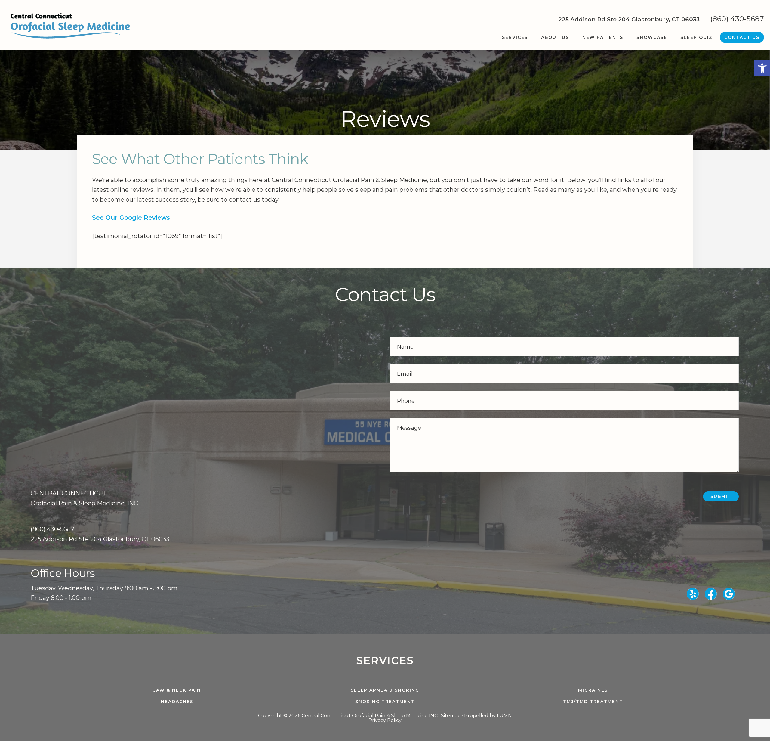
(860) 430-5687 (737, 18)
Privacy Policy (385, 720)
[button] (762, 68)
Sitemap (451, 715)
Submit (720, 496)
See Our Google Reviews (131, 217)
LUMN (504, 715)
